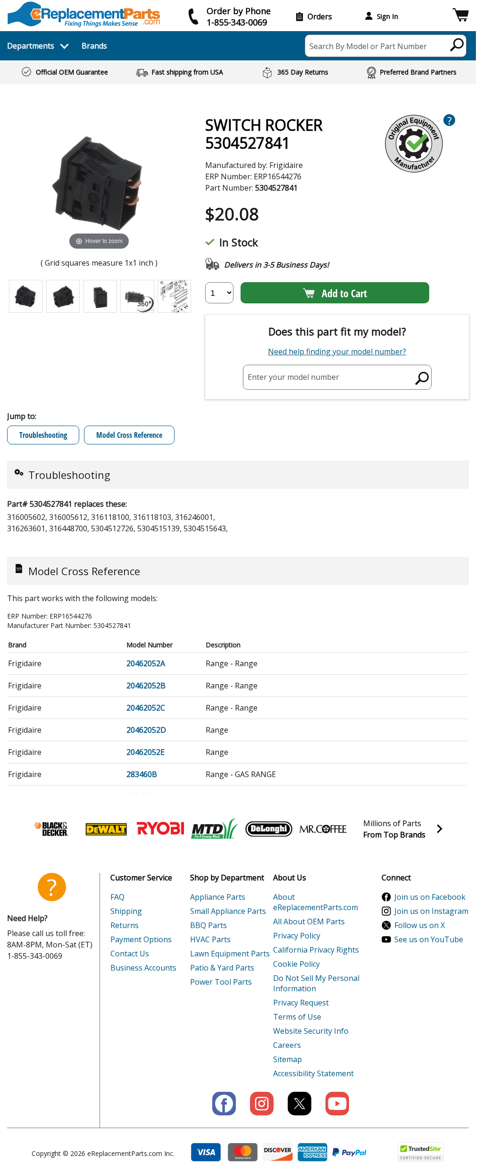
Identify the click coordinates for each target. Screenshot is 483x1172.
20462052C (145, 708)
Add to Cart (344, 293)
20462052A (145, 663)
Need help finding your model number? (337, 351)
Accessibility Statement (313, 1073)
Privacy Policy (296, 935)
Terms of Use (297, 1017)
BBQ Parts (208, 925)
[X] (299, 1103)
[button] (460, 16)
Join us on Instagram (431, 911)
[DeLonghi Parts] (268, 829)
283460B (141, 774)
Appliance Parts (217, 897)
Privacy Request (301, 1002)
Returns (124, 925)
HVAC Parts (210, 939)
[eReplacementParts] (83, 14)
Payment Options (141, 939)
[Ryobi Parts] (160, 829)
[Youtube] (337, 1103)
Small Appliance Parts (228, 911)
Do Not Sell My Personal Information (316, 983)
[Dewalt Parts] (106, 829)
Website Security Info (311, 1031)
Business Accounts (143, 968)
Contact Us (129, 953)
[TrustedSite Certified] (420, 1152)
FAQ (117, 897)
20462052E (145, 752)
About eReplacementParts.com (315, 902)
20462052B (146, 685)
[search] (457, 44)
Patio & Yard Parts (222, 968)
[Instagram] (262, 1103)
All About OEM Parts (309, 921)
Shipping (126, 911)
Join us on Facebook (430, 897)
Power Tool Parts (221, 982)
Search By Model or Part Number (368, 46)
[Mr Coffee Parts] (323, 829)
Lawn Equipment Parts (230, 953)
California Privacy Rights (316, 950)
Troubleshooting (43, 435)
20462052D (146, 730)
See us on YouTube (428, 939)
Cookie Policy (296, 964)
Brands (94, 46)
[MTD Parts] (214, 829)
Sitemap (287, 1059)
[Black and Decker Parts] (51, 829)
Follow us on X (419, 925)
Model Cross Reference (129, 435)
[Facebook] (224, 1103)
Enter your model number (293, 377)
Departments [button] (30, 46)
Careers (287, 1045)
